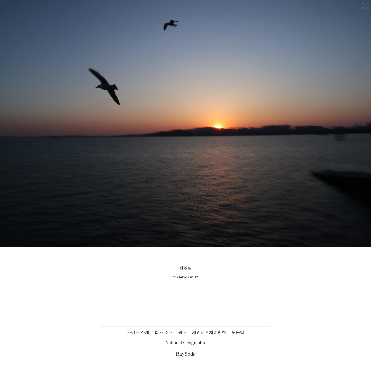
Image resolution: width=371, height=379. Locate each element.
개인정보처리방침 (209, 332)
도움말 (237, 332)
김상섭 (185, 267)
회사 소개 (164, 332)
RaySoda (185, 354)
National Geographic (185, 342)
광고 (182, 332)
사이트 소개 (138, 332)
